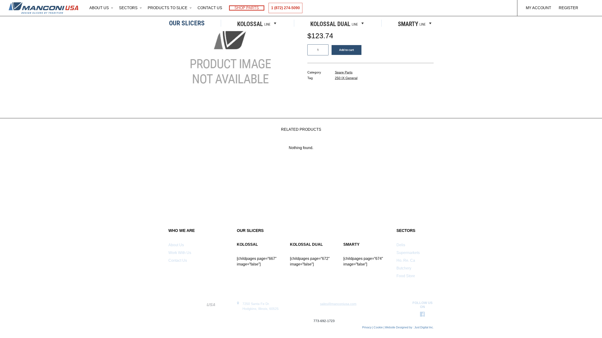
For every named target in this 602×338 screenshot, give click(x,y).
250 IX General (346, 78)
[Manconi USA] (43, 8)
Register (568, 8)
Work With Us (179, 253)
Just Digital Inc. (424, 327)
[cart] (591, 8)
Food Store (405, 276)
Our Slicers (187, 23)
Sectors (128, 8)
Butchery (403, 268)
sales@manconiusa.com (338, 304)
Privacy (367, 327)
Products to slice (167, 8)
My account (538, 8)
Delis (400, 245)
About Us (99, 8)
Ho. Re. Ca (405, 260)
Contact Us (210, 8)
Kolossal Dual (334, 24)
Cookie (379, 327)
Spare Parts (343, 72)
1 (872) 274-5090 (285, 8)
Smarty (412, 24)
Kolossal (253, 24)
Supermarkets (408, 253)
